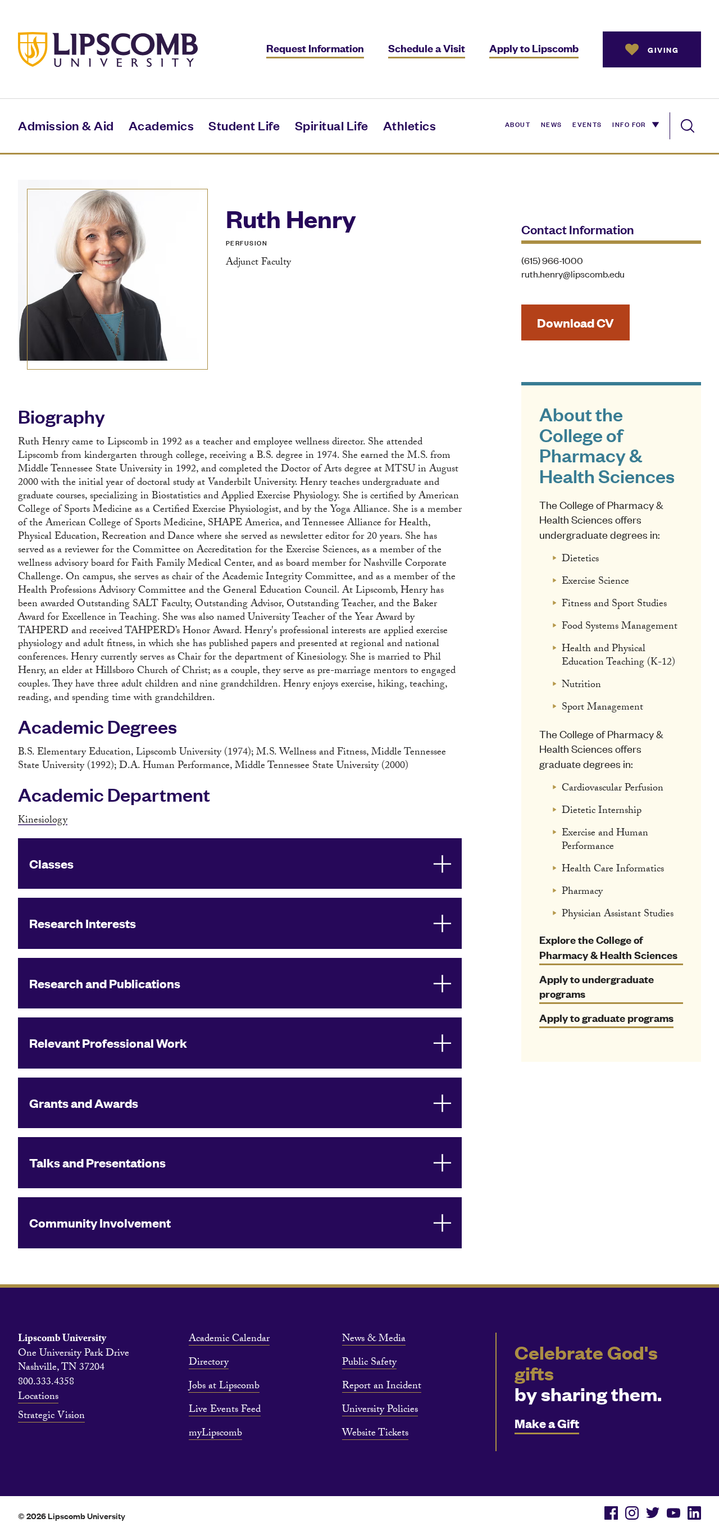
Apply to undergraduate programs (596, 986)
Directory (209, 1363)
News (551, 123)
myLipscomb (215, 1434)
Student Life (244, 125)
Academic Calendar (229, 1340)
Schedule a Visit (426, 48)
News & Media (374, 1340)
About (517, 123)
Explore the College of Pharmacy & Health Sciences (608, 947)
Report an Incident (381, 1387)
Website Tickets (375, 1434)
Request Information (315, 48)
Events (587, 123)
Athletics (409, 125)
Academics (161, 125)
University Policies (380, 1410)
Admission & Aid (66, 125)
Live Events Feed (225, 1410)
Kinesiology (42, 821)
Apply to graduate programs (606, 1018)
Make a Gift (547, 1423)
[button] (240, 863)
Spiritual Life (331, 125)
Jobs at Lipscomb (224, 1387)
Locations (38, 1397)
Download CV (575, 322)
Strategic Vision (51, 1417)
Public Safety (369, 1363)
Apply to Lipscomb (534, 48)
